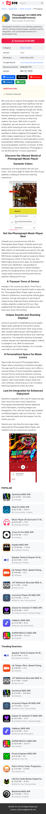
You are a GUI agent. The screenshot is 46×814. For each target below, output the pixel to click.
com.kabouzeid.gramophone (31, 62)
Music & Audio (25, 9)
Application (13, 9)
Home (3, 9)
